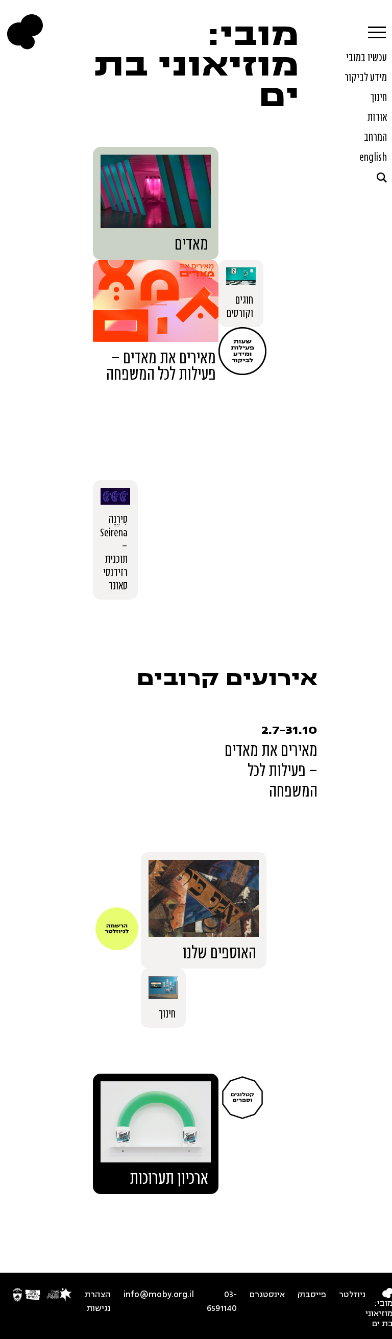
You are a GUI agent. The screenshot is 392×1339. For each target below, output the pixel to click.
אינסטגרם (267, 1294)
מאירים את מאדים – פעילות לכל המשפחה (161, 366)
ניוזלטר (352, 1294)
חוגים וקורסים (240, 306)
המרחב (375, 136)
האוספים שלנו (219, 953)
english (373, 156)
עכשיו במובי (366, 57)
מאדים (191, 244)
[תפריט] (376, 29)
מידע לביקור (366, 77)
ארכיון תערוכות (169, 1178)
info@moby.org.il (159, 1294)
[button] (382, 177)
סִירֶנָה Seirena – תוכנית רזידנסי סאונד (114, 552)
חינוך (378, 97)
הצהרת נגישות (97, 1301)
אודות (377, 116)
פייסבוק (312, 1294)
